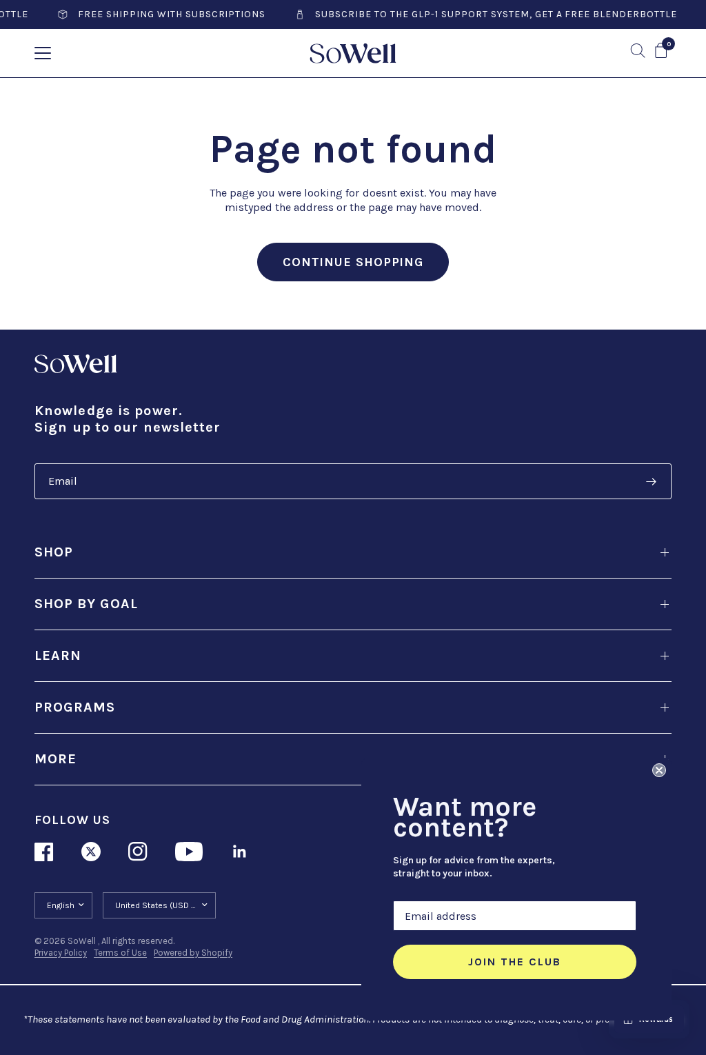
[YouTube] (189, 851)
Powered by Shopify (193, 952)
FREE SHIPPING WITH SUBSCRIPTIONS (156, 14)
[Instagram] (138, 851)
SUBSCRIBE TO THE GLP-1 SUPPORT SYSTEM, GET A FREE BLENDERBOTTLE (481, 14)
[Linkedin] (240, 851)
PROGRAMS (74, 707)
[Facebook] (44, 851)
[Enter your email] (651, 481)
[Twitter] (91, 851)
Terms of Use (120, 952)
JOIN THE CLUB (514, 961)
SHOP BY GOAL (86, 604)
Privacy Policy (60, 952)
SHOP (53, 552)
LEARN (57, 655)
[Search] (637, 50)
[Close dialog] (659, 770)
